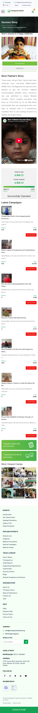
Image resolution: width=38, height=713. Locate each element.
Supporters (19, 68)
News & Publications (10, 593)
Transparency (8, 560)
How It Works (7, 557)
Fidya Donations (8, 526)
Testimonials (7, 569)
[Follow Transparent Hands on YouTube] (26, 676)
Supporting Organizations (12, 566)
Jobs (4, 599)
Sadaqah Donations (10, 520)
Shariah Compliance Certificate (14, 577)
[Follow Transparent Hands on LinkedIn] (21, 676)
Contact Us (7, 596)
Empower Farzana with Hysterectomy (13, 318)
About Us (6, 587)
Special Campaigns (9, 544)
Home (3, 25)
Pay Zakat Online (9, 517)
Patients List (7, 536)
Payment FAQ (7, 611)
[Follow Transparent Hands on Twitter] (15, 676)
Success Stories (8, 571)
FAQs (5, 608)
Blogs (5, 574)
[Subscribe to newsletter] (26, 642)
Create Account (26, 5)
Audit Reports (8, 563)
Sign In (16, 5)
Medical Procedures (10, 542)
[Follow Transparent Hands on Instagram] (10, 676)
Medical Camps (8, 547)
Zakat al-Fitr (7, 523)
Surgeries (6, 539)
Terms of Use (7, 617)
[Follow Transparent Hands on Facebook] (5, 676)
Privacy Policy (8, 614)
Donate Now (31, 235)
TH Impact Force (9, 590)
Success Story (11, 25)
